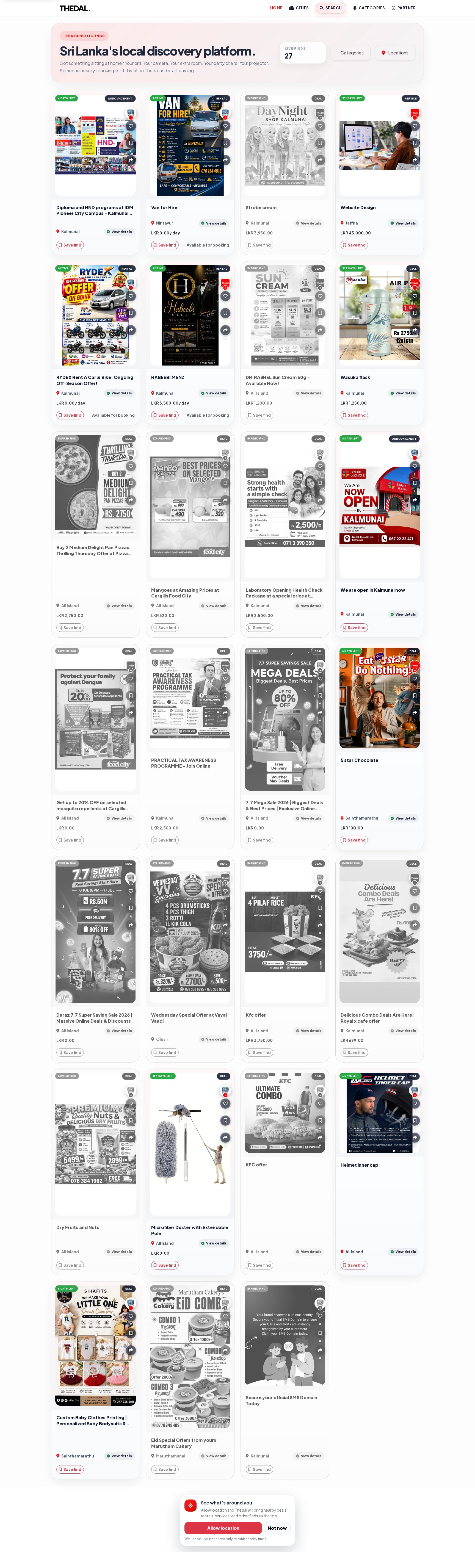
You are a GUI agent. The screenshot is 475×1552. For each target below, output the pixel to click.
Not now (277, 1528)
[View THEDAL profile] (130, 112)
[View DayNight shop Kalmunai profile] (320, 112)
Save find (72, 244)
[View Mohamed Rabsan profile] (320, 283)
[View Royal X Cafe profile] (414, 878)
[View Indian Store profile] (414, 665)
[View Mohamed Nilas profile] (225, 283)
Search (333, 7)
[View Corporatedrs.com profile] (225, 665)
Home (276, 7)
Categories (371, 7)
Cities (302, 7)
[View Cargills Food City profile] (130, 665)
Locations (397, 53)
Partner (406, 7)
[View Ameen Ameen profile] (414, 283)
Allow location (223, 1528)
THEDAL (75, 8)
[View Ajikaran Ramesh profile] (414, 112)
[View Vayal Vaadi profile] (225, 878)
